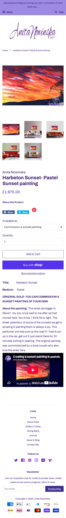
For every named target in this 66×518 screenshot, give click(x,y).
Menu (9, 12)
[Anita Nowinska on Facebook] (23, 461)
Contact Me (33, 444)
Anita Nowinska (42, 498)
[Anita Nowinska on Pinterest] (29, 461)
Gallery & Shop (33, 426)
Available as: (10, 220)
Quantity (7, 235)
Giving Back (33, 431)
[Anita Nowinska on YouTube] (43, 461)
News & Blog (33, 440)
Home (5, 50)
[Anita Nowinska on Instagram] (36, 461)
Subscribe (54, 489)
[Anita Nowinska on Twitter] (16, 461)
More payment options (33, 273)
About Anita (33, 422)
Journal (33, 435)
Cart (61, 12)
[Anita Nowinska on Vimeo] (50, 461)
